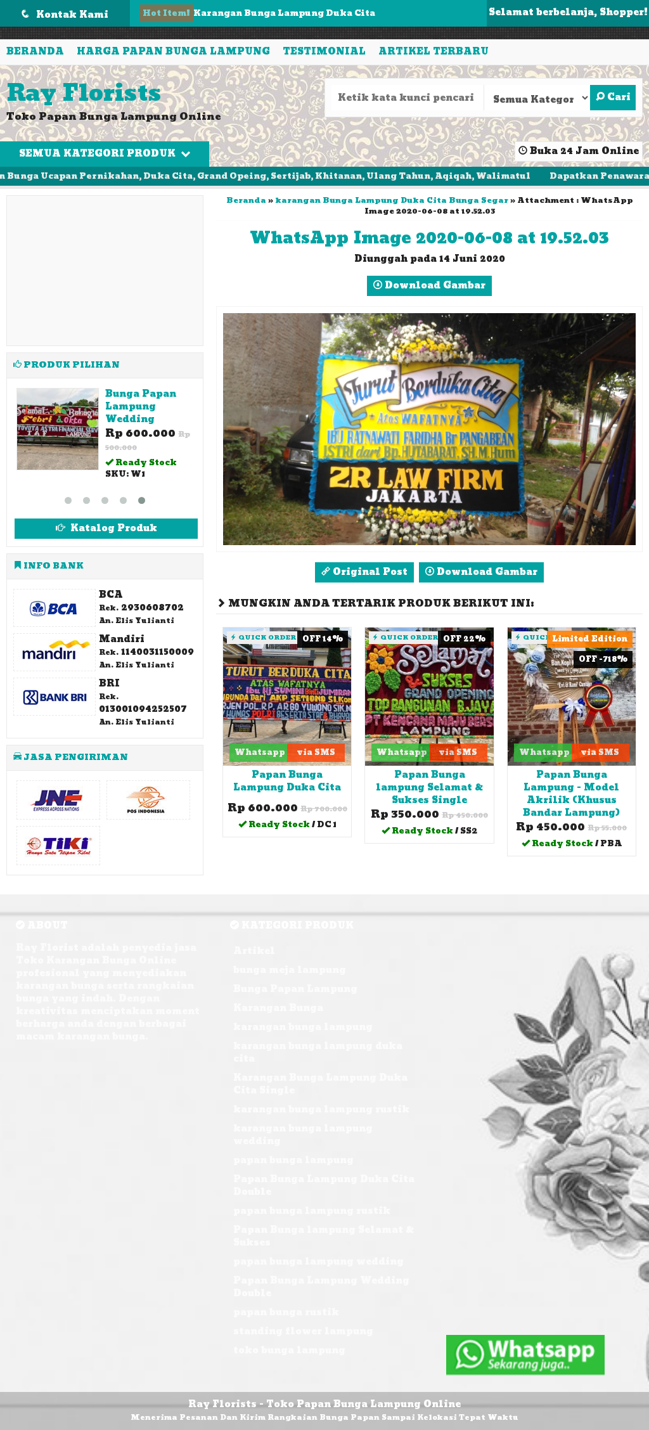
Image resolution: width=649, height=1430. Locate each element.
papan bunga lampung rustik (311, 1198)
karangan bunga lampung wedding (303, 1122)
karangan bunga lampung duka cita (317, 1040)
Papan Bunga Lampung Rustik (140, 406)
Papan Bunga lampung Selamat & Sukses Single (429, 787)
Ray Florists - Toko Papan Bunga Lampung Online (324, 1392)
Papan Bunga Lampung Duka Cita (287, 781)
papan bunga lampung (293, 1148)
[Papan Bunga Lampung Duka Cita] (287, 696)
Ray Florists (84, 94)
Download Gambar (433, 285)
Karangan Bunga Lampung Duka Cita (284, 13)
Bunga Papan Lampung (295, 976)
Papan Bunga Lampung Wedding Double (321, 1274)
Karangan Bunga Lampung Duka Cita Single (320, 1071)
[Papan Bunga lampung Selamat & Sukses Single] (429, 696)
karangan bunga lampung (303, 1014)
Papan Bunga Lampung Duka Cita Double (323, 1173)
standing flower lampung (303, 1319)
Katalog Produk (112, 516)
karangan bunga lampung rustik (321, 1097)
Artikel (254, 938)
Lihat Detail (291, 826)
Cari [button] (618, 97)
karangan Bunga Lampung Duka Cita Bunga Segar (391, 200)
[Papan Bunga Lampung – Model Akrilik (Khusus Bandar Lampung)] (572, 696)
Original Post (369, 572)
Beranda (35, 52)
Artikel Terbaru (433, 52)
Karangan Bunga (278, 995)
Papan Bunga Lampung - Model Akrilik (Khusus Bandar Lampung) (571, 794)
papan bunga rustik (286, 1300)
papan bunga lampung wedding (318, 1249)
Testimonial (324, 52)
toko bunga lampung (289, 1338)
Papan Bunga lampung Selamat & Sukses (323, 1223)
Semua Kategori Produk (98, 154)
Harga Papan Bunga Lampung (173, 52)
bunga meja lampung (289, 957)
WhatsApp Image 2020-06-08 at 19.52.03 (429, 238)
